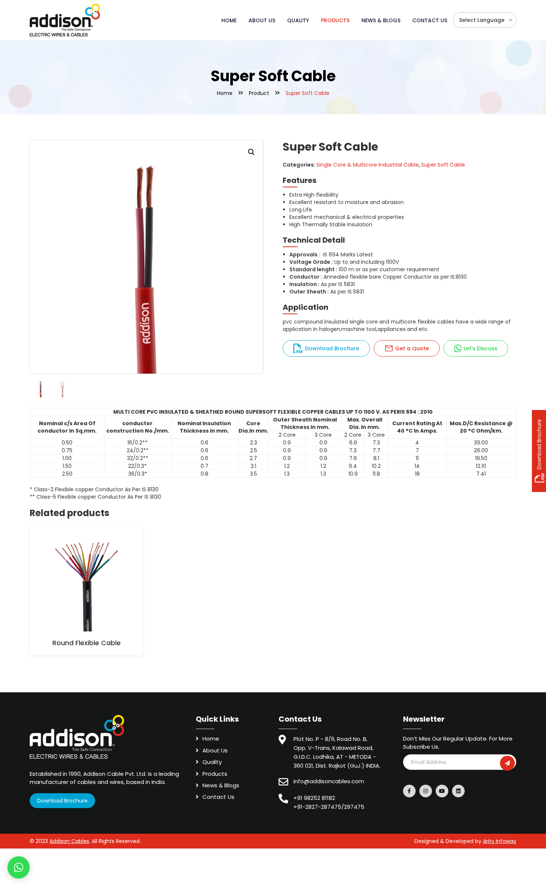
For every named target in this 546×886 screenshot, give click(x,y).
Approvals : (304, 254)
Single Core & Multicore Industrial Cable (367, 164)
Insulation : (304, 284)
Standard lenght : (313, 269)
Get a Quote (412, 348)
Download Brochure (332, 348)
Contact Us (429, 20)
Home (229, 20)
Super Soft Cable (443, 164)
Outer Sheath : (309, 291)
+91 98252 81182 (314, 798)
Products (335, 20)
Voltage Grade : (311, 262)
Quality (298, 20)
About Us (261, 20)
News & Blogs (380, 20)
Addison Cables (69, 841)
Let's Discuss (480, 348)
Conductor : (305, 276)
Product (259, 93)
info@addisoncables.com (328, 781)
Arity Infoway (499, 841)
